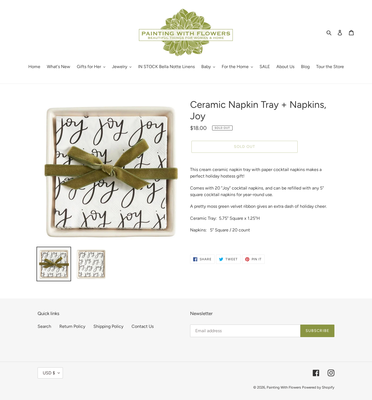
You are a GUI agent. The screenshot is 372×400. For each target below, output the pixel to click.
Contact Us (143, 326)
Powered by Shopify (318, 387)
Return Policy (72, 326)
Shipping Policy (108, 326)
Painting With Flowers (284, 387)
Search (44, 326)
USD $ (49, 372)
